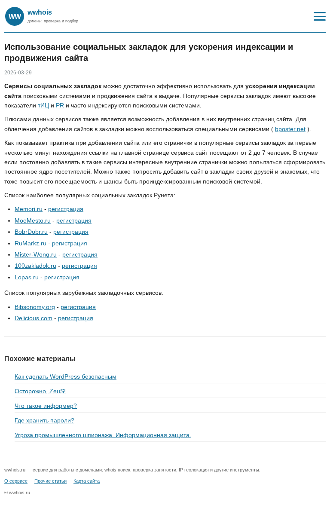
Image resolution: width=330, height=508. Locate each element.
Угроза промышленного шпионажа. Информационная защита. (103, 434)
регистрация (65, 208)
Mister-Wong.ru (36, 254)
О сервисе (16, 481)
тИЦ (43, 105)
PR (60, 105)
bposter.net (290, 128)
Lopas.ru (27, 277)
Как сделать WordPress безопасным (65, 376)
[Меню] (320, 16)
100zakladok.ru (35, 265)
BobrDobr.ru (31, 231)
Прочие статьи (50, 481)
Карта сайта (86, 481)
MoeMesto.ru (33, 220)
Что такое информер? (46, 405)
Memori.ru (29, 208)
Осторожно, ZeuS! (40, 391)
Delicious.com (33, 318)
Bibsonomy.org (35, 306)
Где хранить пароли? (44, 420)
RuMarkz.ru (30, 243)
